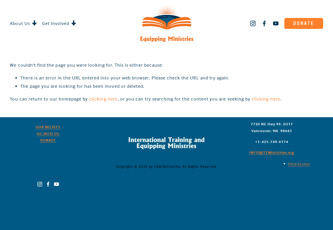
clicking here (103, 99)
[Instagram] (252, 23)
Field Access (299, 163)
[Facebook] (264, 23)
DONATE (303, 23)
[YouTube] (275, 23)
